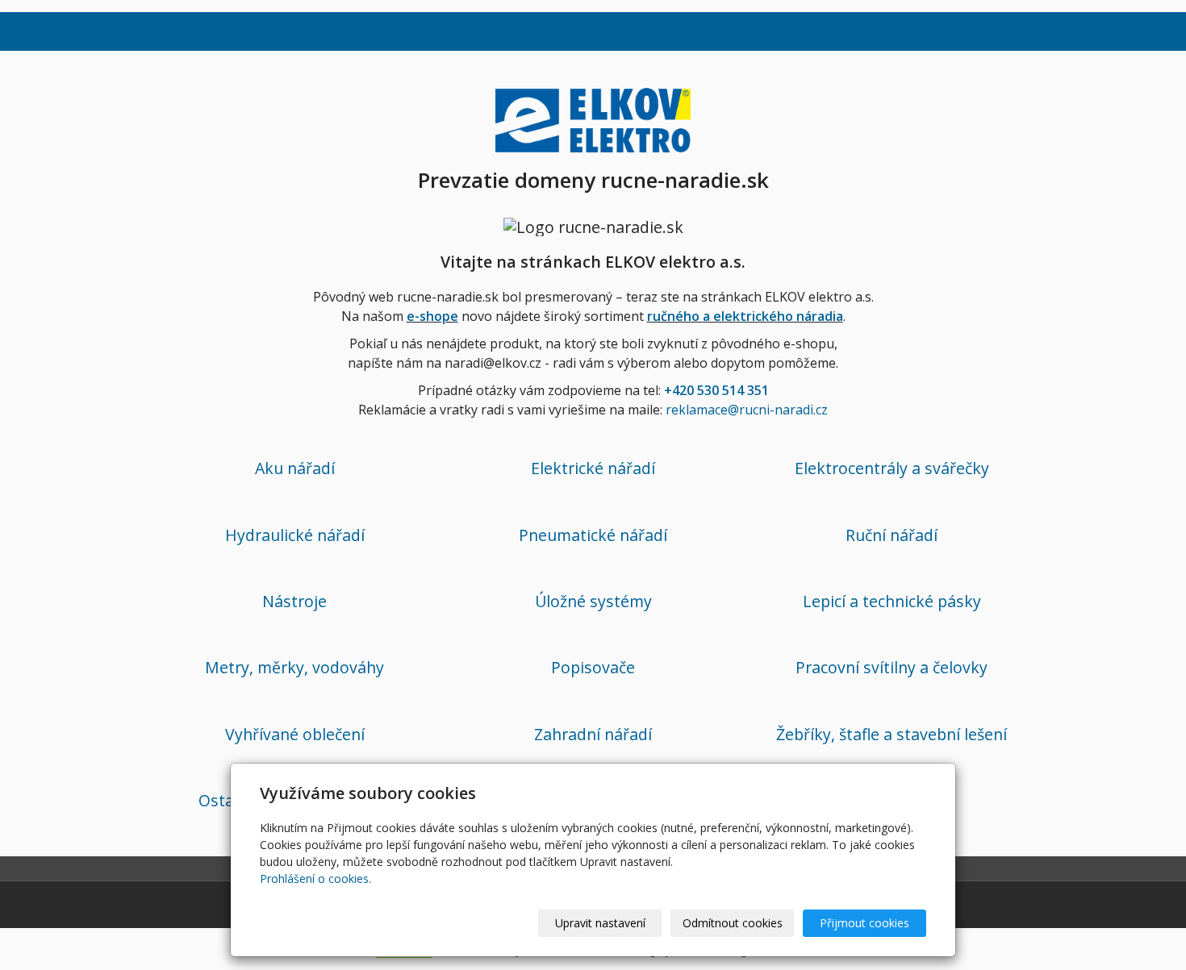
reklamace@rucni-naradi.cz (747, 409)
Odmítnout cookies (733, 922)
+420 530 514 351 (716, 390)
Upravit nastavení (600, 922)
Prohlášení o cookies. (315, 878)
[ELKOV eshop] (593, 117)
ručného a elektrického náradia (745, 316)
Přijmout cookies (864, 922)
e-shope (432, 316)
